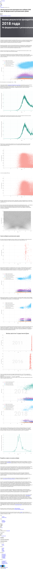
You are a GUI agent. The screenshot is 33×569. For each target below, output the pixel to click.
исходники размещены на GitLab (19, 509)
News (3, 548)
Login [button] (1, 5)
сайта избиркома (28, 495)
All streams (3, 0)
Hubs (3, 549)
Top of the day (2, 539)
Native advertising (4, 562)
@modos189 (8, 530)
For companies (4, 555)
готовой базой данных (18, 504)
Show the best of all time (4, 541)
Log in (3, 544)
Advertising (3, 561)
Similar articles (7, 539)
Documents (3, 556)
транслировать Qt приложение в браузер (9, 478)
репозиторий (9, 462)
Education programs (5, 563)
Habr (5, 568)
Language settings (3, 567)
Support (7, 567)
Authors (3, 550)
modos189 (1, 7)
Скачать (21, 512)
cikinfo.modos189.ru (17, 508)
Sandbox (3, 551)
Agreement (3, 557)
